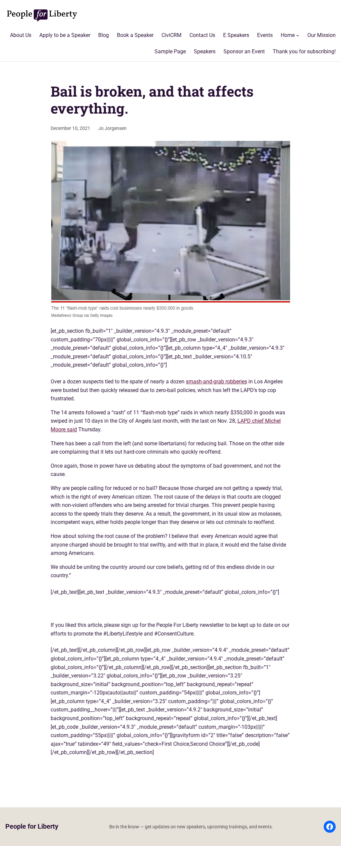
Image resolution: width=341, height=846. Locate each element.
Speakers (204, 51)
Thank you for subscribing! (304, 51)
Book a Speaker (135, 35)
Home (288, 35)
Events (265, 35)
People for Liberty (31, 826)
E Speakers (236, 35)
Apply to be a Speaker (64, 35)
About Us (20, 35)
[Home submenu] (297, 35)
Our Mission (321, 35)
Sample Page (170, 51)
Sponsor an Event (244, 51)
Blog (103, 35)
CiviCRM (171, 35)
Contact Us (202, 35)
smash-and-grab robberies (216, 381)
